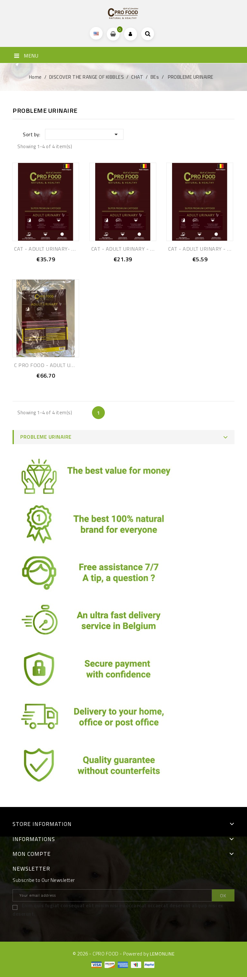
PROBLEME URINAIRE (46, 437)
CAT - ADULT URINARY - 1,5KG (128, 249)
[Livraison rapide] (99, 622)
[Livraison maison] (99, 719)
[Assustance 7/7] (99, 574)
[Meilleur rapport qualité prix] (99, 478)
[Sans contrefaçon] (99, 767)
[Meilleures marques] (99, 526)
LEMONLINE (162, 953)
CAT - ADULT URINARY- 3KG (47, 249)
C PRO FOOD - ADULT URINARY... (53, 365)
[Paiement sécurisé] (99, 671)
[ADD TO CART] (38, 267)
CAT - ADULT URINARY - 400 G (204, 249)
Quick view (52, 267)
